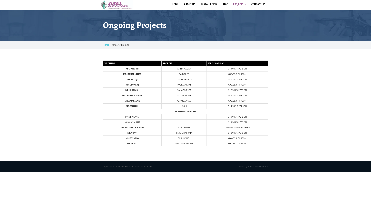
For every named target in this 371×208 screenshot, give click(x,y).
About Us (189, 4)
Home (175, 4)
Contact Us (258, 4)
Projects (238, 4)
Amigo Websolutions (258, 166)
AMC (225, 4)
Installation (209, 4)
